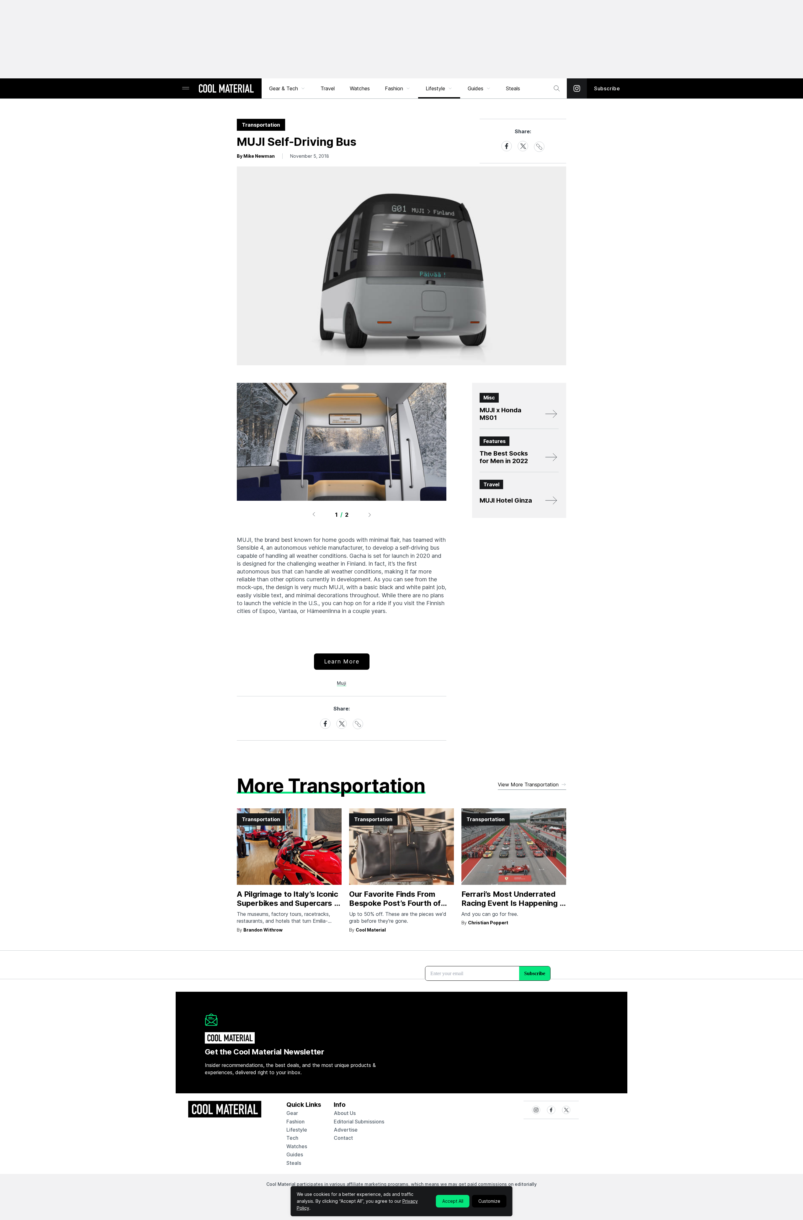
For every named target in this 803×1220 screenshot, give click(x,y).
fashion (295, 1121)
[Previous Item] (313, 514)
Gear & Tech (283, 88)
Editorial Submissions (359, 1121)
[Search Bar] (557, 88)
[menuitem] (287, 88)
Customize (489, 1201)
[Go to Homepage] (226, 89)
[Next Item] (370, 514)
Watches (360, 88)
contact (343, 1138)
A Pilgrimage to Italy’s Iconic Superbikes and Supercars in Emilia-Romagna (288, 903)
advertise (346, 1130)
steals (513, 88)
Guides (475, 88)
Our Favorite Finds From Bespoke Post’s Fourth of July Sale (395, 903)
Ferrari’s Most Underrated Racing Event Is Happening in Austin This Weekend (513, 903)
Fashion (394, 88)
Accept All (452, 1201)
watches (296, 1146)
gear (292, 1113)
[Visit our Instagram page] (577, 88)
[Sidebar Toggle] (186, 88)
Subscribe (607, 88)
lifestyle (296, 1130)
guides (294, 1154)
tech (292, 1138)
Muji (341, 683)
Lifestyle (435, 88)
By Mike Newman (256, 156)
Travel (328, 88)
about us (345, 1113)
